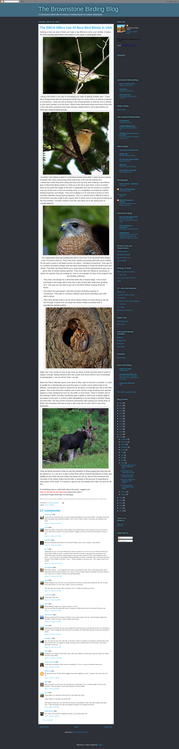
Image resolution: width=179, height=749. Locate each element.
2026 (121, 403)
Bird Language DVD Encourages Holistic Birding (127, 487)
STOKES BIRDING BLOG (127, 126)
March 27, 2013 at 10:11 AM (53, 563)
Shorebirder (123, 89)
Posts (122, 538)
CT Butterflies (121, 298)
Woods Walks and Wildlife (127, 170)
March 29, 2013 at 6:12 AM (53, 621)
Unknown (48, 671)
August (123, 450)
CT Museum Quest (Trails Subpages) (128, 301)
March (123, 463)
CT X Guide (120, 307)
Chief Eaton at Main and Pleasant (128, 229)
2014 (121, 434)
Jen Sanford (48, 567)
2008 (121, 508)
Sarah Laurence (50, 662)
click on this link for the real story (53, 492)
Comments (123, 541)
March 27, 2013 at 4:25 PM (53, 600)
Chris (46, 549)
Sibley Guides (121, 109)
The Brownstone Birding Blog (78, 8)
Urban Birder (121, 346)
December (124, 439)
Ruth (46, 682)
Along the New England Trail (128, 217)
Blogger (100, 745)
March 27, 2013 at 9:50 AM (53, 545)
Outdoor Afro (123, 154)
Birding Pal (120, 343)
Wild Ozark (122, 165)
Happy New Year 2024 (125, 85)
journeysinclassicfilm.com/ (128, 374)
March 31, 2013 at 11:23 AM (53, 658)
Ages (120, 385)
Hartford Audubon (122, 251)
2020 (121, 418)
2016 (121, 429)
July (122, 452)
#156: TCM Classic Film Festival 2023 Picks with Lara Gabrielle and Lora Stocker (129, 377)
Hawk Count (120, 324)
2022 (121, 413)
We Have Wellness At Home (127, 155)
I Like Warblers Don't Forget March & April (127, 471)
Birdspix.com (121, 292)
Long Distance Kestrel (125, 122)
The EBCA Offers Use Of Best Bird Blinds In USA (128, 466)
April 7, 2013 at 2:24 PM (52, 716)
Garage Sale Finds (125, 369)
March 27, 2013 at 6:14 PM (53, 610)
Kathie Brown (49, 711)
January (123, 494)
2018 (121, 424)
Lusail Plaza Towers (125, 191)
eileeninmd (48, 514)
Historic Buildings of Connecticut (126, 226)
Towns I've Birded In (120, 524)
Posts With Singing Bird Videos (126, 392)
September (124, 447)
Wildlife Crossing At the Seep (127, 166)
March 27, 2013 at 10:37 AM (53, 576)
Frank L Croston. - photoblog (128, 184)
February (124, 492)
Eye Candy (122, 194)
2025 (121, 405)
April (122, 460)
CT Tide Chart (121, 304)
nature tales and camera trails (128, 150)
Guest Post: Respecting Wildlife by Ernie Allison (127, 481)
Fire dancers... (123, 185)
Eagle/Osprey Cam (123, 321)
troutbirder (48, 638)
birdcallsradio (121, 357)
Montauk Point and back (126, 91)
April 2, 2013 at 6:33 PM (52, 707)
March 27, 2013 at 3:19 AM (53, 523)
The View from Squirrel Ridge (128, 159)
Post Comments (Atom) (80, 732)
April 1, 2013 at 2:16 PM (52, 667)
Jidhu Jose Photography (127, 189)
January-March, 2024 (125, 172)
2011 (121, 500)
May (122, 457)
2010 (121, 503)
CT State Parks (121, 275)
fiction (46, 505)
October (123, 444)
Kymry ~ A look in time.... (127, 84)
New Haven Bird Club (123, 257)
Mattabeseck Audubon (124, 254)
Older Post (108, 727)
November (124, 442)
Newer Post (44, 727)
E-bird (119, 281)
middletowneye (124, 233)
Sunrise (121, 196)
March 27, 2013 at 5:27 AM (53, 536)
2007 (121, 511)
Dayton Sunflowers (124, 161)
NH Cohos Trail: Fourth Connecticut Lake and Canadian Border (128, 220)
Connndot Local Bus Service (125, 295)
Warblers (51, 505)
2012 (121, 497)
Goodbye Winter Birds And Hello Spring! (127, 476)
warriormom (49, 614)
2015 (121, 432)
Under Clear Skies (125, 94)
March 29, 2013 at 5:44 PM (53, 634)
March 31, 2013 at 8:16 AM (53, 647)
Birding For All (121, 340)
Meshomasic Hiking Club (124, 310)
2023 (121, 411)
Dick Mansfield (124, 120)
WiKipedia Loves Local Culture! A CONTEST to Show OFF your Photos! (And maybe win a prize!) (128, 236)
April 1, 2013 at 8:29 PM (52, 688)
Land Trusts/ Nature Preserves (126, 278)
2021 (121, 416)
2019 (121, 421)
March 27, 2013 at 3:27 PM (53, 591)
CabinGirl (48, 540)
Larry (46, 527)
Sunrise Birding (121, 260)
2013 (121, 437)
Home (76, 727)
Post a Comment (48, 720)
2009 (121, 505)
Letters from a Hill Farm (127, 383)
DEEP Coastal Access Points (126, 272)
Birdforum (120, 337)
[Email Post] (62, 503)
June (122, 455)
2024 (121, 408)
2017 (121, 426)
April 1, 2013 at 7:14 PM (52, 678)
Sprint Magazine (124, 370)
